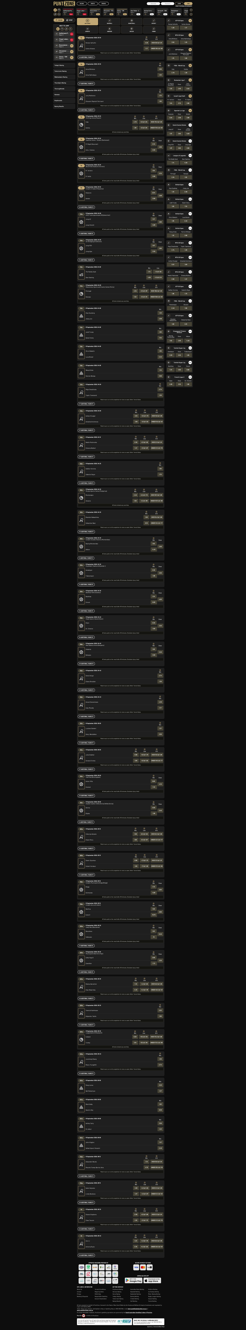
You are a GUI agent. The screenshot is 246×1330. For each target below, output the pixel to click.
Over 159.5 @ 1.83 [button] (156, 291)
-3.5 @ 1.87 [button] (144, 448)
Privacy (79, 1294)
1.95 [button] (186, 58)
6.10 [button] (173, 264)
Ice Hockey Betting (153, 1291)
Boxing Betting (134, 1296)
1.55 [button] (173, 221)
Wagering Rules (99, 1291)
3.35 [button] (179, 384)
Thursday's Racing (60, 83)
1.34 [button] (171, 370)
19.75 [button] (153, 915)
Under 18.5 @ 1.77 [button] (157, 760)
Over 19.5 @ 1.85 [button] (157, 416)
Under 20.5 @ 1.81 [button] (157, 1246)
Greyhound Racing (118, 1289)
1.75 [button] (173, 58)
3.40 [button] (160, 810)
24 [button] (154, 937)
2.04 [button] (171, 117)
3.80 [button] (188, 103)
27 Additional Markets (86, 83)
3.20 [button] (160, 652)
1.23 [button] (160, 1129)
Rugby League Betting (154, 1296)
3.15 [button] (171, 88)
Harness (57, 94)
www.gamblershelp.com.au (85, 1310)
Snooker (109, 31)
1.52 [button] (186, 177)
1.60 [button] (188, 384)
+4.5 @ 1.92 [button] (144, 1246)
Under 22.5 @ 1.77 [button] (157, 840)
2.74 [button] (173, 250)
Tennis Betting (152, 1301)
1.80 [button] (153, 649)
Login (179, 3)
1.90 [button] (135, 834)
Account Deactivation (101, 1298)
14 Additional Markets (86, 233)
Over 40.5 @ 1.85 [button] (156, 984)
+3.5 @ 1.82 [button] (144, 442)
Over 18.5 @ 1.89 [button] (157, 755)
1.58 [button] (154, 813)
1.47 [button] (186, 279)
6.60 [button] (188, 370)
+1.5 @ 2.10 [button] (158, 277)
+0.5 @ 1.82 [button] (144, 834)
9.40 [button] (160, 934)
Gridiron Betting (152, 1289)
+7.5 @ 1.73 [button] (144, 860)
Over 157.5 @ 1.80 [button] (156, 495)
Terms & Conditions (100, 1289)
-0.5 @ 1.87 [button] (144, 840)
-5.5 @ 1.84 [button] (143, 128)
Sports (93, 3)
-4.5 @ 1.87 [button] (144, 1194)
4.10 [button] (160, 784)
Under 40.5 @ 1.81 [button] (157, 990)
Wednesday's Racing (60, 77)
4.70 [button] (146, 1167)
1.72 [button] (154, 963)
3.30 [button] (171, 355)
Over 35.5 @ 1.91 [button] (157, 1161)
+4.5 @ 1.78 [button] (144, 990)
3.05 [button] (160, 889)
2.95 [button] (179, 88)
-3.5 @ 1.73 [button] (144, 1220)
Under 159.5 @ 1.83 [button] (157, 297)
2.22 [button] (185, 221)
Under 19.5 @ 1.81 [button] (157, 421)
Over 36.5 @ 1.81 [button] (157, 43)
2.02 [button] (188, 88)
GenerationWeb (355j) (158, 1326)
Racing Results (59, 106)
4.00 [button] (188, 133)
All (58, 29)
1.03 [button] (160, 1104)
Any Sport (87, 23)
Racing (82, 3)
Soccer (132, 31)
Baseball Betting (135, 1291)
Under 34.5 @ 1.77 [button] (157, 523)
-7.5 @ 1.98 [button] (144, 866)
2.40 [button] (173, 308)
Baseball (109, 23)
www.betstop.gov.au (89, 1323)
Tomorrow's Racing (60, 71)
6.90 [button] (136, 755)
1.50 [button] (186, 308)
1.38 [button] (186, 72)
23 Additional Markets (86, 690)
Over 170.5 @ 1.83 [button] (156, 122)
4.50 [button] (185, 162)
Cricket (154, 23)
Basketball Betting (135, 1294)
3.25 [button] (160, 1085)
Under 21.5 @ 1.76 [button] (157, 448)
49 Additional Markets (86, 57)
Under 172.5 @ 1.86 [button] (156, 1042)
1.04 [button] (135, 1042)
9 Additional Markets (86, 558)
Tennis (154, 31)
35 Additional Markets (86, 531)
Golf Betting (133, 1301)
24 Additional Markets (86, 848)
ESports (87, 31)
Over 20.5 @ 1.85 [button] (156, 1241)
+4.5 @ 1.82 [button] (144, 1188)
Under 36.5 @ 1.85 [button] (157, 48)
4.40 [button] (188, 340)
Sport (71, 20)
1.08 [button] (186, 264)
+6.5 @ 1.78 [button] (144, 755)
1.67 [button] (171, 148)
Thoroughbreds (59, 89)
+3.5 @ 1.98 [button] (144, 1214)
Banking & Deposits (82, 1296)
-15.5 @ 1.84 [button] (144, 1042)
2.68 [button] (179, 117)
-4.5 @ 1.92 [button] (144, 984)
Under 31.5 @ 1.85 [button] (157, 866)
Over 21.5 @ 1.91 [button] (157, 442)
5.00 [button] (153, 781)
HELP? (176, 5)
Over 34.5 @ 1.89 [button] (156, 517)
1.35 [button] (136, 1220)
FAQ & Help (98, 1294)
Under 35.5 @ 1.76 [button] (157, 1167)
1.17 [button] (186, 27)
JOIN (188, 3)
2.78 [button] (173, 72)
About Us (79, 1289)
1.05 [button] (173, 206)
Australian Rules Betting (137, 1289)
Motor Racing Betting (154, 1294)
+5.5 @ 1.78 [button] (144, 416)
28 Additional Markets (86, 110)
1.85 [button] (188, 355)
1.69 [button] (160, 1016)
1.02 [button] (153, 931)
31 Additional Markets (86, 946)
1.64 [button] (171, 103)
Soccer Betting (152, 1298)
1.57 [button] (171, 133)
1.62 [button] (171, 340)
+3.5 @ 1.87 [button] (143, 291)
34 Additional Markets (86, 483)
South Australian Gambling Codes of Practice (139, 1312)
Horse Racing (116, 1294)
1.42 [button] (154, 787)
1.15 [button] (146, 1161)
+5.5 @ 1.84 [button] (143, 122)
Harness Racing (117, 1291)
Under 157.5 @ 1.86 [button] (157, 501)
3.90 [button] (186, 235)
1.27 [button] (160, 728)
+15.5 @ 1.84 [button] (144, 1037)
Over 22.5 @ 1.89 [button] (156, 834)
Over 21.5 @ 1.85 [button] (157, 1188)
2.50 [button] (173, 279)
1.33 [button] (173, 192)
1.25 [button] (186, 42)
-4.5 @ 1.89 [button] (144, 501)
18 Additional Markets (86, 158)
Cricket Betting (134, 1298)
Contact (79, 1291)
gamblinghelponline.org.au (143, 1323)
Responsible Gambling (101, 1296)
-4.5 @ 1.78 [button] (144, 1241)
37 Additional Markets (86, 404)
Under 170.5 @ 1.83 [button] (156, 128)
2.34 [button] (173, 177)
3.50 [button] (173, 42)
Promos (104, 3)
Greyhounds (58, 100)
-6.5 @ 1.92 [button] (144, 760)
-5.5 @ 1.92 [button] (144, 421)
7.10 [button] (186, 206)
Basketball (131, 23)
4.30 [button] (173, 27)
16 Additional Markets (86, 637)
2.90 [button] (185, 192)
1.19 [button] (173, 235)
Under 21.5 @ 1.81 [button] (157, 1194)
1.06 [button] (136, 760)
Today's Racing (59, 65)
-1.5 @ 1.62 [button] (158, 271)
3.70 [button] (179, 103)
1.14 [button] (173, 162)
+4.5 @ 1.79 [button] (144, 495)
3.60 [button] (154, 655)
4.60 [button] (153, 807)
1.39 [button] (186, 250)
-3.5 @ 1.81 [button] (144, 297)
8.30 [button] (135, 1037)
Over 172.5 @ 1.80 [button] (156, 1037)
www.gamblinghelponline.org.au (137, 1309)
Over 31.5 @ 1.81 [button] (157, 860)
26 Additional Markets (86, 207)
